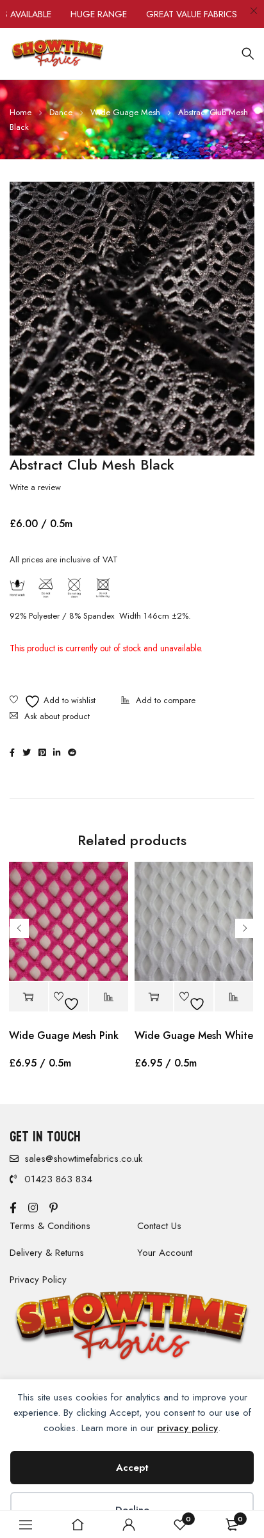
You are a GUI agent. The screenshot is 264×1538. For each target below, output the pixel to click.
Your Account (164, 1253)
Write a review (35, 487)
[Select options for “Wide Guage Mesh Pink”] (28, 997)
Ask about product (57, 716)
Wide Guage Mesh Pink (64, 1035)
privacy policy (187, 1428)
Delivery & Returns (47, 1253)
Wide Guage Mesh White (194, 1035)
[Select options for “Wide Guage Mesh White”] (154, 997)
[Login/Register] (129, 1524)
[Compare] (158, 702)
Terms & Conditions (50, 1226)
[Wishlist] (52, 702)
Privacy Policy (38, 1279)
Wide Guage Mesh (125, 112)
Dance (60, 112)
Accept (132, 1468)
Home (20, 112)
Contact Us (159, 1226)
